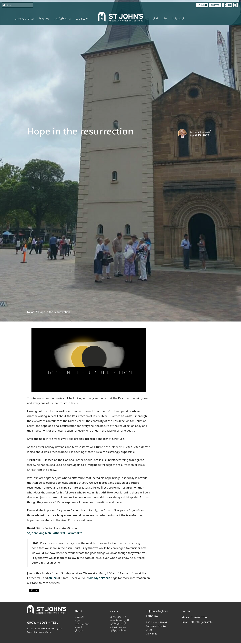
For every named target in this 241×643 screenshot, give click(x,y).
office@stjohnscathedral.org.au (202, 622)
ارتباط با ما (178, 18)
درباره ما (80, 18)
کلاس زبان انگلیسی (119, 620)
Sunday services (99, 578)
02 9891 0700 (199, 617)
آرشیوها (78, 626)
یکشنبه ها (44, 18)
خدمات (114, 611)
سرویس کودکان (118, 626)
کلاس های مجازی (118, 616)
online (52, 578)
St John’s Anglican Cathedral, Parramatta (54, 533)
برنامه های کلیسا (62, 18)
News (30, 312)
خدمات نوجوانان (118, 630)
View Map (151, 633)
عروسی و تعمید (82, 623)
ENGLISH (202, 4)
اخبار (155, 18)
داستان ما (79, 616)
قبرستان (79, 630)
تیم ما (77, 620)
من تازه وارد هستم (24, 18)
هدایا (165, 18)
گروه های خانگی (118, 623)
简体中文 (215, 4)
